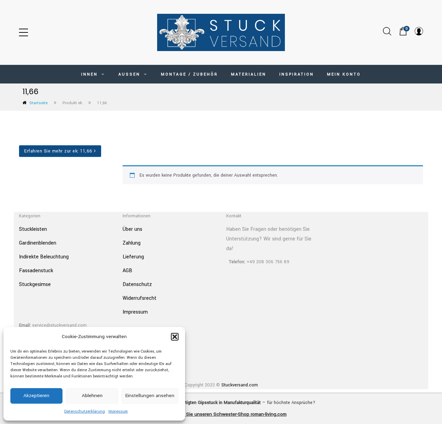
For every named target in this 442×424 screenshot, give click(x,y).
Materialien (248, 74)
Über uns (132, 229)
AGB (127, 270)
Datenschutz (137, 284)
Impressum (118, 411)
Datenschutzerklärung (84, 411)
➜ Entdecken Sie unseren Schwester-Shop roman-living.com (221, 414)
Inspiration (296, 74)
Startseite (38, 103)
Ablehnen (92, 395)
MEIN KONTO (344, 74)
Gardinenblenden (37, 243)
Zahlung (132, 243)
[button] (174, 336)
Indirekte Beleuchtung (44, 256)
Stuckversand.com (239, 385)
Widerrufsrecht (139, 298)
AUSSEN (130, 74)
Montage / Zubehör (189, 74)
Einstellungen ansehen (149, 395)
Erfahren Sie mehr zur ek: (58, 151)
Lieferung (133, 256)
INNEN (90, 74)
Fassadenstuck (36, 270)
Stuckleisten (33, 229)
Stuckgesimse (35, 284)
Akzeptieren (36, 395)
